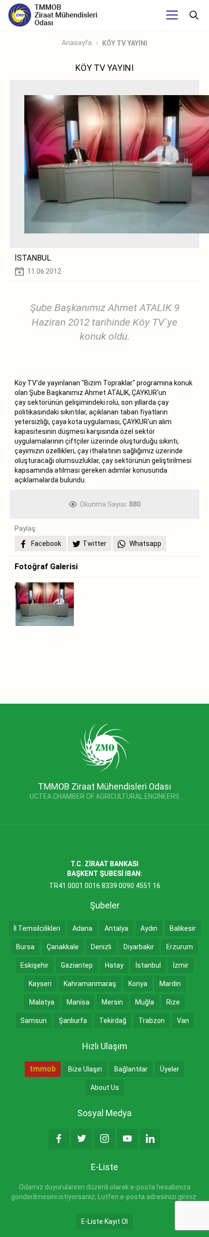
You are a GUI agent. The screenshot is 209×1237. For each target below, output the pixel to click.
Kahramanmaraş (90, 984)
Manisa (78, 1002)
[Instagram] (104, 1139)
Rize (173, 1002)
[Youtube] (127, 1139)
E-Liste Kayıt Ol (104, 1221)
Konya (137, 984)
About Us (104, 1087)
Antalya (116, 928)
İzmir (181, 965)
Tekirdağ (112, 1020)
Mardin (170, 984)
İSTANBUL (33, 258)
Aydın (148, 928)
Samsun (33, 1020)
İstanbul (148, 965)
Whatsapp (144, 543)
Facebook (45, 543)
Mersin (112, 1002)
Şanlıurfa (73, 1020)
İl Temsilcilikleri (37, 928)
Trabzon (152, 1020)
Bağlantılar (131, 1069)
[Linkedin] (150, 1139)
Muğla (144, 1002)
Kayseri (40, 984)
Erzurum (179, 947)
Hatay (114, 965)
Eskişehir (34, 965)
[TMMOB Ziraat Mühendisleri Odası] (105, 747)
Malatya (41, 1002)
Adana (82, 928)
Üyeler (169, 1069)
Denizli (101, 947)
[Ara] (194, 15)
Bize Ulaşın (85, 1069)
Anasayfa (77, 43)
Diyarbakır (138, 947)
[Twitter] (81, 1139)
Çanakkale (63, 947)
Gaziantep (77, 965)
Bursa (25, 947)
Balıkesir (183, 928)
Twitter (94, 543)
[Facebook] (59, 1139)
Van (183, 1020)
